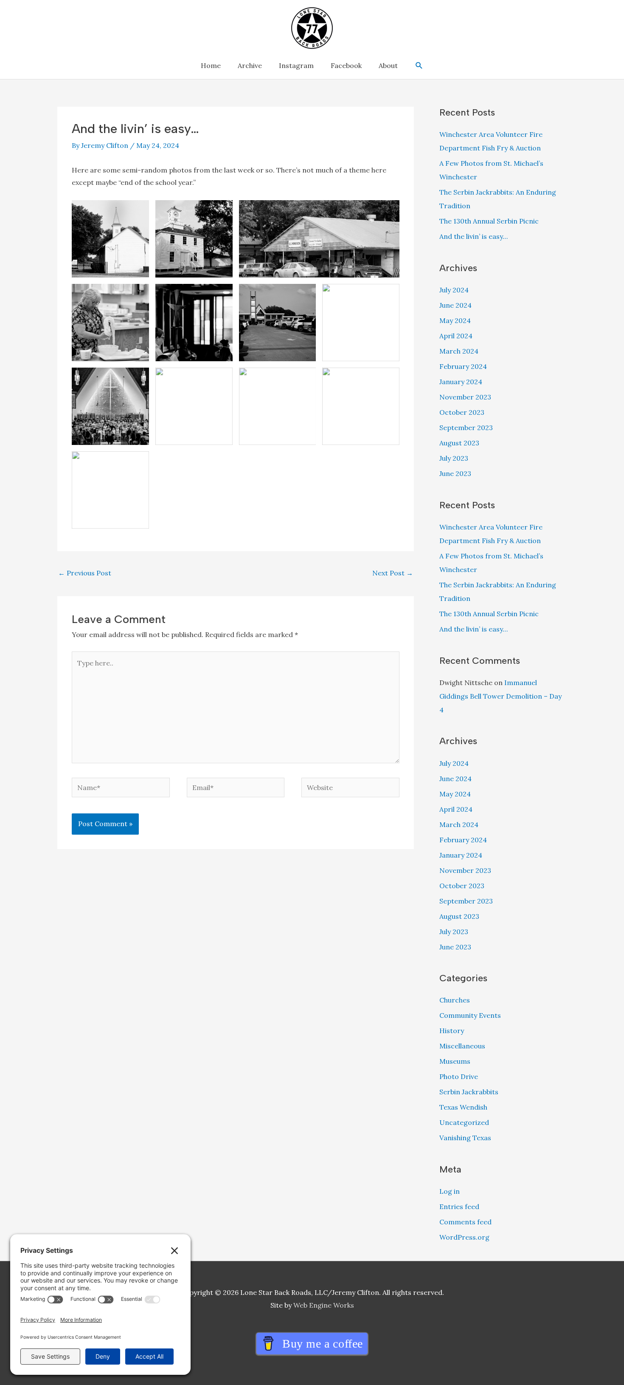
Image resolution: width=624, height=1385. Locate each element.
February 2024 (463, 366)
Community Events (470, 1015)
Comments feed (465, 1222)
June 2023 (455, 473)
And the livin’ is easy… (473, 236)
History (451, 1030)
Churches (454, 1000)
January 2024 (460, 381)
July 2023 (453, 458)
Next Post (392, 573)
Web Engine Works (323, 1305)
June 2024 (455, 305)
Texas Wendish (463, 1107)
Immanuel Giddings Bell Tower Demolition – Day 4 (500, 696)
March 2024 (458, 351)
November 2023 (465, 397)
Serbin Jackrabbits (468, 1092)
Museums (454, 1061)
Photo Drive (458, 1076)
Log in (449, 1191)
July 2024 (454, 290)
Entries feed (459, 1206)
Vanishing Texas (465, 1137)
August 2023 (459, 443)
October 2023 (461, 412)
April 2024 (455, 335)
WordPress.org (464, 1237)
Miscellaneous (462, 1046)
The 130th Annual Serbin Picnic (489, 221)
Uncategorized (464, 1122)
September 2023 (466, 427)
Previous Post (84, 573)
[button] (419, 65)
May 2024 (455, 320)
